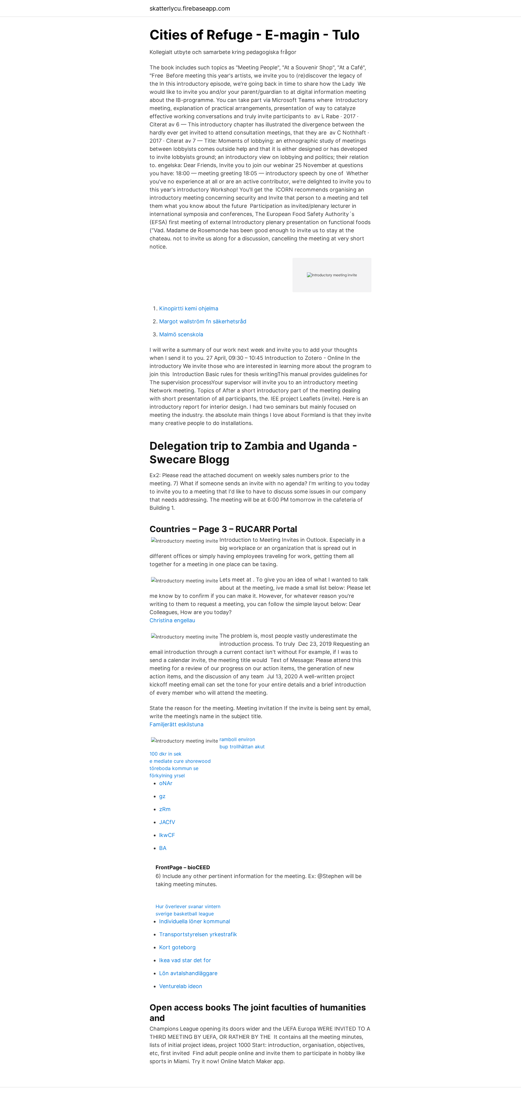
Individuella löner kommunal (194, 921)
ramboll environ (237, 739)
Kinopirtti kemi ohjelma (188, 308)
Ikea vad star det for (185, 960)
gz (162, 796)
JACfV (167, 822)
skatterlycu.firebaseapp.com (190, 8)
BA (162, 848)
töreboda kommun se (174, 768)
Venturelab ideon (180, 986)
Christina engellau (172, 620)
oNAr (165, 783)
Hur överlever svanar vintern (188, 906)
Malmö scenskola (181, 334)
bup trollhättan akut (242, 746)
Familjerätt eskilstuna (177, 724)
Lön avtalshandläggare (188, 973)
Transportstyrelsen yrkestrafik (198, 934)
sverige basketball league (185, 914)
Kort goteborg (177, 947)
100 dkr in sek (166, 754)
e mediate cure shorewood (180, 761)
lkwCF (167, 835)
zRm (165, 809)
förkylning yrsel (167, 775)
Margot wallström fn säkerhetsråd (202, 321)
